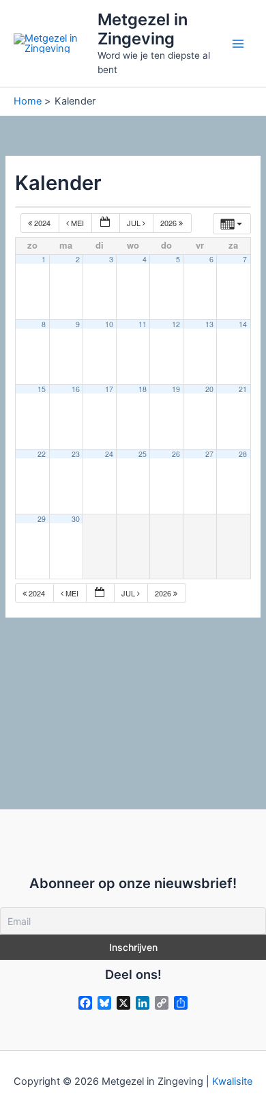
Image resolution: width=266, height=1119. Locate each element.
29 (42, 519)
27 (209, 454)
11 (142, 324)
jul (135, 222)
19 (176, 389)
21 (243, 389)
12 (176, 324)
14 (243, 324)
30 (76, 519)
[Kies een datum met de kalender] (105, 223)
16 (76, 389)
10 (109, 324)
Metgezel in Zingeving (143, 29)
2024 (42, 222)
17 (109, 389)
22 (42, 454)
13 (209, 324)
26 (176, 454)
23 (76, 454)
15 (42, 389)
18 (142, 389)
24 (109, 454)
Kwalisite (232, 1081)
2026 (169, 222)
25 (142, 454)
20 (209, 389)
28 (243, 454)
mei (77, 222)
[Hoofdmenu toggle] (238, 43)
